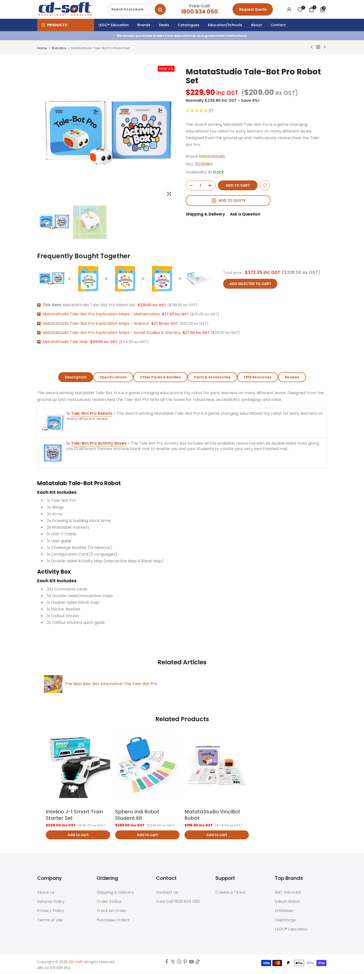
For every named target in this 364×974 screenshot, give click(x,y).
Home (42, 48)
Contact (278, 24)
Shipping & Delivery (205, 214)
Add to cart (78, 834)
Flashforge (285, 920)
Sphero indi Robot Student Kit (137, 814)
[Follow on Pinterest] (185, 963)
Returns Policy (51, 901)
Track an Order (112, 910)
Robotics (59, 48)
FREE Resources (257, 377)
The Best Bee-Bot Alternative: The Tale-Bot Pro (111, 684)
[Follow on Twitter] (172, 963)
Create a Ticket (230, 892)
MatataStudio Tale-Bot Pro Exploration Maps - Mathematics (101, 314)
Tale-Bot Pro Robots (91, 413)
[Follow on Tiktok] (197, 963)
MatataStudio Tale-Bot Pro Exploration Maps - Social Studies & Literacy (112, 332)
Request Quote (252, 9)
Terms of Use (50, 920)
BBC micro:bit (288, 892)
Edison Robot (287, 901)
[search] (160, 9)
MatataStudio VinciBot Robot (212, 814)
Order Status (109, 901)
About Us (46, 892)
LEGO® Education (114, 24)
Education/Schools (225, 24)
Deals (164, 24)
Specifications (113, 377)
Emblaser (284, 910)
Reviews (292, 377)
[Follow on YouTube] (191, 963)
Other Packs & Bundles (160, 377)
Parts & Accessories (212, 377)
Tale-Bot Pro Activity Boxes (99, 443)
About (256, 24)
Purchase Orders (113, 920)
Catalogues (188, 24)
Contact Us (167, 892)
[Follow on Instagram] (179, 963)
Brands (143, 24)
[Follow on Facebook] (166, 963)
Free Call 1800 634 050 (178, 901)
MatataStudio (212, 156)
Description (75, 377)
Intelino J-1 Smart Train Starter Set (74, 814)
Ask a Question (245, 214)
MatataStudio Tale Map (65, 342)
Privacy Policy (50, 910)
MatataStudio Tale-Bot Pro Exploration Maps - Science (96, 323)
